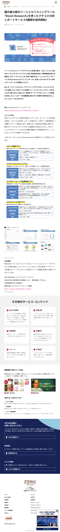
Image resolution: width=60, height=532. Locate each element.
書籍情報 (6, 507)
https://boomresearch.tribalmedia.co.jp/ (20, 110)
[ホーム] (4, 6)
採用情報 (33, 500)
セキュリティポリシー (36, 507)
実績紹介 (6, 502)
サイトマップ (34, 513)
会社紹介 (33, 497)
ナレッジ (33, 494)
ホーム (5, 494)
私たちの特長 (9, 401)
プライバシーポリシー (36, 505)
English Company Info (9, 523)
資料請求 (6, 505)
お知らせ (9, 6)
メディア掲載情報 (11, 411)
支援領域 (8, 406)
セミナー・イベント (35, 502)
